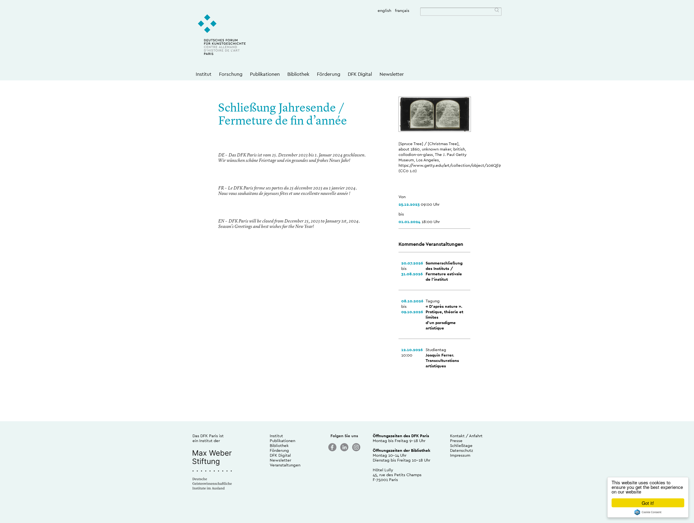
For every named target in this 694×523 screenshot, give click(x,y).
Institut (203, 74)
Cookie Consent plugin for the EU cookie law (647, 512)
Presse (456, 440)
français (402, 10)
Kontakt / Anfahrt (466, 435)
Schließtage (461, 445)
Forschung (230, 74)
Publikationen (265, 74)
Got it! (648, 502)
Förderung (328, 74)
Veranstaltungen (285, 465)
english (384, 10)
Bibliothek (298, 74)
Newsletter (392, 74)
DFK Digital (360, 74)
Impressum (460, 455)
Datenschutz (461, 450)
